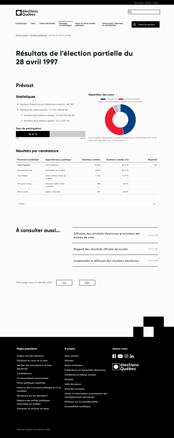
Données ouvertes (74, 388)
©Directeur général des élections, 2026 (33, 429)
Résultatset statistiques (65, 24)
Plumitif (69, 379)
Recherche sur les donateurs (32, 395)
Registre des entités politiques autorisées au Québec (33, 402)
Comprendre (21, 23)
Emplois (148, 3)
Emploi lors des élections (30, 355)
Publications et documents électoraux (85, 369)
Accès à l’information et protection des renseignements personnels (86, 395)
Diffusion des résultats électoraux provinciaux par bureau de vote (107, 235)
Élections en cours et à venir (32, 360)
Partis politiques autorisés (31, 382)
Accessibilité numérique (78, 406)
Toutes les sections (146, 24)
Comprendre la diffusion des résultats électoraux (106, 260)
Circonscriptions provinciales (32, 378)
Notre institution (74, 365)
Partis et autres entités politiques (85, 24)
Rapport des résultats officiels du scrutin (101, 249)
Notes (22, 203)
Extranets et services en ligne (33, 408)
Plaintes (69, 360)
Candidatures (24, 373)
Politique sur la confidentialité (81, 401)
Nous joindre (139, 3)
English (155, 3)
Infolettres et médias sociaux (80, 374)
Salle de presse (73, 384)
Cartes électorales (47, 23)
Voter (33, 23)
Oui (64, 282)
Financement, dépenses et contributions (112, 24)
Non (87, 282)
